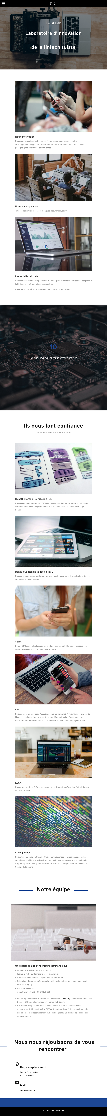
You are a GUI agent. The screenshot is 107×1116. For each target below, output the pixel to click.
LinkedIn (65, 999)
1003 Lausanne (27, 1075)
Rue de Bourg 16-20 (29, 1072)
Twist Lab (53, 23)
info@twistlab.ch (27, 1090)
